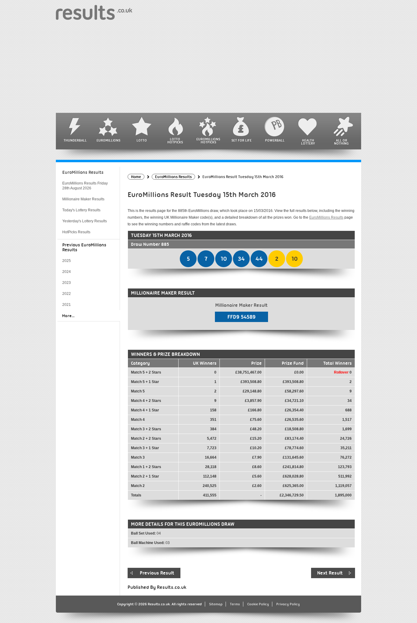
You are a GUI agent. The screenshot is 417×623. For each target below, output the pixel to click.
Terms (235, 604)
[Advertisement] (208, 67)
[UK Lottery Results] (94, 12)
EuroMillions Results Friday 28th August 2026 (85, 185)
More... (68, 315)
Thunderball (75, 140)
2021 (66, 305)
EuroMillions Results (326, 217)
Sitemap (216, 604)
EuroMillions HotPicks (208, 140)
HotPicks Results (76, 232)
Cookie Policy (258, 604)
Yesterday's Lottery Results (84, 221)
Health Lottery (308, 141)
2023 (66, 283)
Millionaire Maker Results (83, 199)
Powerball (275, 140)
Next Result (330, 573)
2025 (66, 261)
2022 (66, 294)
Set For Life (241, 140)
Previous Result (157, 573)
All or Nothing (341, 141)
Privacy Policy (288, 604)
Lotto (141, 140)
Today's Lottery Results (81, 210)
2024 (66, 272)
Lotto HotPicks (175, 140)
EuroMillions (108, 140)
